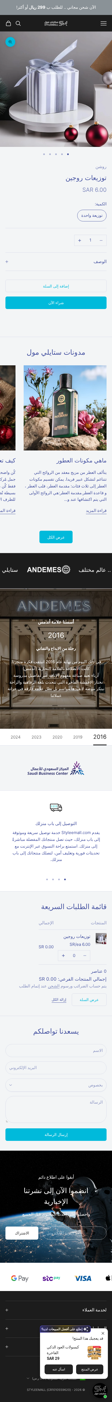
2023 (37, 737)
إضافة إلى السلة (56, 286)
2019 (77, 737)
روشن (101, 166)
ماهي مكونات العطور (82, 460)
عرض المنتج (89, 1369)
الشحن (54, 986)
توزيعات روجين (76, 936)
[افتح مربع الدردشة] (100, 1390)
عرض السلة (89, 999)
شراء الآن (56, 302)
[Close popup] (103, 1333)
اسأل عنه (58, 1369)
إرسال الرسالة (56, 1134)
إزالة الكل (59, 999)
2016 (100, 737)
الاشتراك (22, 1233)
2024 (16, 737)
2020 (57, 737)
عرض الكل (56, 537)
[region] (56, 836)
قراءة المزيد (96, 510)
